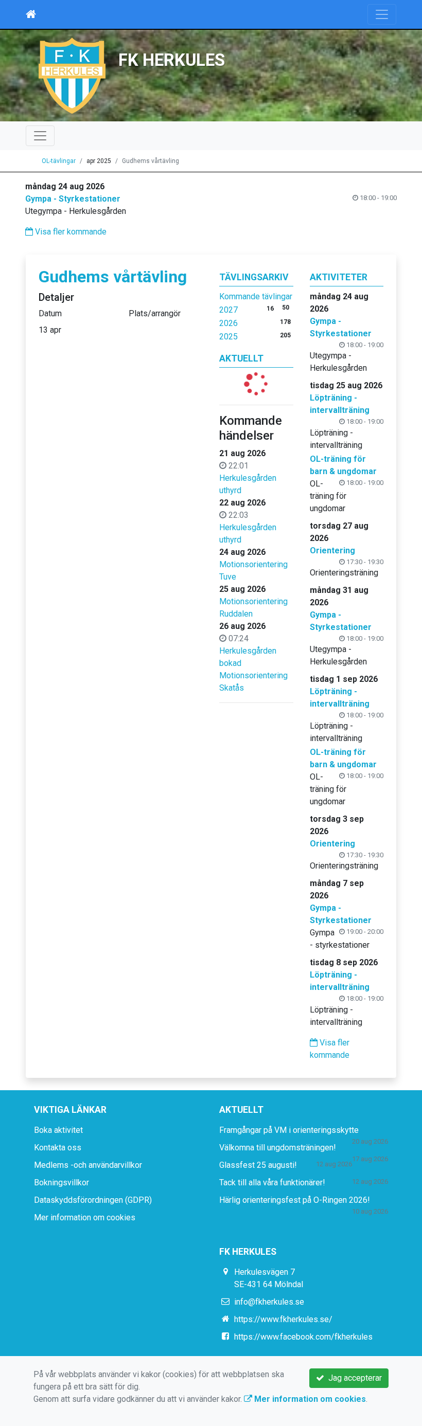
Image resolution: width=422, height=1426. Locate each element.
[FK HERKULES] (72, 75)
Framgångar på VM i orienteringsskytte (289, 1130)
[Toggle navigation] (381, 14)
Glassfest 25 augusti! (258, 1165)
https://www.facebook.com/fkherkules (303, 1337)
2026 (228, 323)
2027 (228, 310)
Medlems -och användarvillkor (88, 1165)
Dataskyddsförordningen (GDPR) (93, 1200)
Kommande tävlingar (255, 296)
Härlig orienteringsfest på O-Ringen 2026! (294, 1200)
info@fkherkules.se (269, 1302)
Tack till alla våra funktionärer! (272, 1182)
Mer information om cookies (84, 1217)
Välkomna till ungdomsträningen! (277, 1147)
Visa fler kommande (70, 232)
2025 (228, 336)
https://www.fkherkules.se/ (283, 1319)
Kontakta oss (57, 1147)
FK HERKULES (171, 60)
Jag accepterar (353, 1378)
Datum (50, 313)
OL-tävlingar (59, 161)
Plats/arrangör (155, 313)
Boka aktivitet (58, 1130)
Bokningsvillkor (61, 1182)
